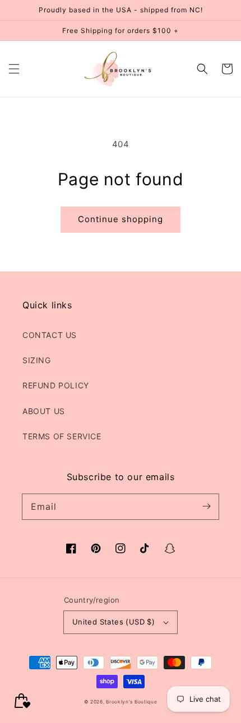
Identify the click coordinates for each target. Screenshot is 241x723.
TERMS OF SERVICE (61, 436)
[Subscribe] (206, 506)
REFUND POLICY (55, 385)
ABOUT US (43, 411)
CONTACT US (49, 335)
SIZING (36, 360)
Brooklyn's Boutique (131, 702)
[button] (14, 69)
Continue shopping (120, 219)
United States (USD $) (113, 621)
